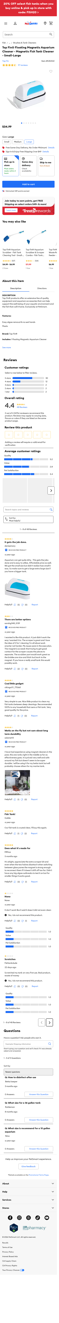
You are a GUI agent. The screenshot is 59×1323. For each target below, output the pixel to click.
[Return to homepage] (31, 23)
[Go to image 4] (28, 123)
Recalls (5, 1243)
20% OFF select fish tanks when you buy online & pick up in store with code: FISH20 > (28, 8)
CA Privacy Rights (9, 1265)
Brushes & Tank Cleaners (24, 42)
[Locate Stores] (45, 23)
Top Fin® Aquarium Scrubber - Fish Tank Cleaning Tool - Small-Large (12, 252)
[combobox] (28, 34)
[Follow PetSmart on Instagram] (19, 1217)
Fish (4, 42)
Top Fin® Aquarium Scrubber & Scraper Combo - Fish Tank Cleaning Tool (35, 252)
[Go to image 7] (35, 123)
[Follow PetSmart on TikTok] (37, 1217)
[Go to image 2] (23, 123)
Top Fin (5, 61)
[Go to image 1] (21, 123)
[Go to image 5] (30, 123)
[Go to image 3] (26, 123)
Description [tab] (15, 288)
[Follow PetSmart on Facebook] (10, 1217)
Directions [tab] (42, 288)
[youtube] (47, 1217)
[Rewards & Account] (15, 23)
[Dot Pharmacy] (34, 1228)
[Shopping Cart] (51, 23)
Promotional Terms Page (39, 1175)
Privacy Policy (8, 1252)
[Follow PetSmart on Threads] (28, 1217)
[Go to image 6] (33, 123)
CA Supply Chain (9, 1261)
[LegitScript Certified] (14, 1228)
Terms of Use (7, 1247)
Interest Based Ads (10, 1256)
